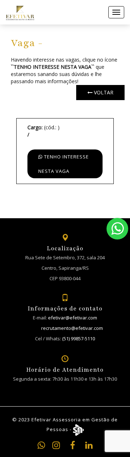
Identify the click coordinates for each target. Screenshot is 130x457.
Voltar (102, 92)
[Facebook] (72, 446)
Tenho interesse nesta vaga (63, 163)
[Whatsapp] (117, 228)
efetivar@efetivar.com (72, 317)
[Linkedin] (89, 446)
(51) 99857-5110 (78, 338)
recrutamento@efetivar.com (72, 328)
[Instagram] (56, 446)
